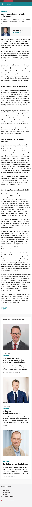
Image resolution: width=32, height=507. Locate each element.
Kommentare (9, 8)
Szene (2, 8)
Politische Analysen (19, 8)
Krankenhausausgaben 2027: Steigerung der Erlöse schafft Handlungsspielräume (15, 326)
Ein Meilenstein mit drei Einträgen (12, 431)
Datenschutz (22, 1)
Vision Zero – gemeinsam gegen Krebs (13, 378)
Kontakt (16, 1)
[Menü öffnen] (29, 4)
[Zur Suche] (26, 4)
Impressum (28, 1)
